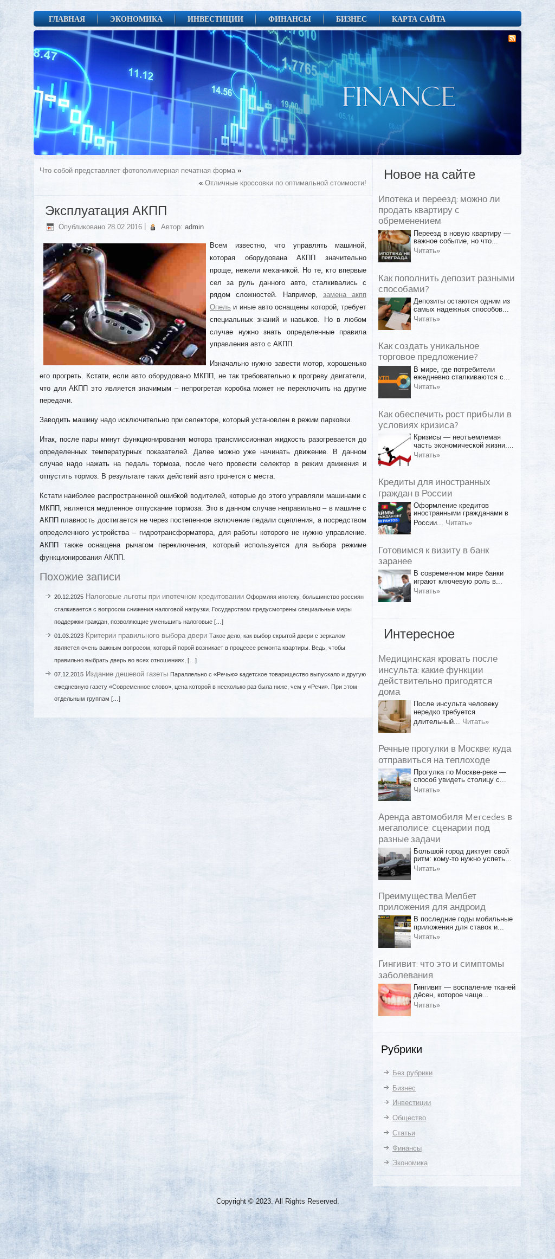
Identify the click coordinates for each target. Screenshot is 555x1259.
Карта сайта (419, 18)
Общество (409, 1118)
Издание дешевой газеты (127, 674)
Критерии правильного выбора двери (146, 635)
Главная (67, 18)
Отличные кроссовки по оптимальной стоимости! (285, 183)
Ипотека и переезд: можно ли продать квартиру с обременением (439, 211)
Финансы (289, 18)
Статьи (403, 1133)
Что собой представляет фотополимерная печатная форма (137, 170)
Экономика (136, 18)
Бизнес (351, 18)
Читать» (427, 251)
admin (194, 227)
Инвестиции (215, 18)
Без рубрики (412, 1073)
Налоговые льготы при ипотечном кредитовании (165, 596)
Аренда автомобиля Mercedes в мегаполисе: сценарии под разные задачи (445, 828)
